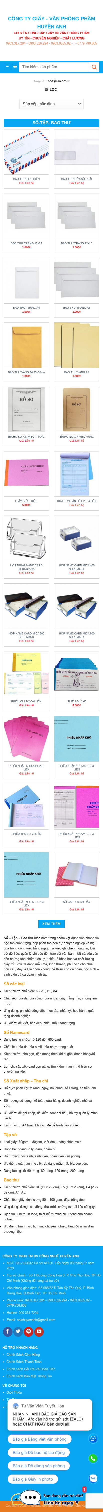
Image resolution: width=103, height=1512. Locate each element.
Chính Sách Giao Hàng (23, 1355)
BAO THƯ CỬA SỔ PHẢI (76, 178)
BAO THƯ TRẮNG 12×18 (76, 243)
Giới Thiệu (14, 1392)
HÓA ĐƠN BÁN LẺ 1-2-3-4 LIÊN (76, 500)
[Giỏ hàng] (14, 67)
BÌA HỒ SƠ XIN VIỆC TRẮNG (26, 436)
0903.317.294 (16, 43)
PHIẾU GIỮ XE (77, 701)
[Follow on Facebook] (7, 1332)
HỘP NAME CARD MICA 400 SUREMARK (76, 567)
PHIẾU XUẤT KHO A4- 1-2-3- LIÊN (77, 835)
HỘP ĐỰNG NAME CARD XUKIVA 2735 (26, 567)
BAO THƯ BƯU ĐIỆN (26, 178)
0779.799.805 (86, 43)
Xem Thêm (51, 924)
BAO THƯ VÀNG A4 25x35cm (26, 372)
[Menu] (7, 67)
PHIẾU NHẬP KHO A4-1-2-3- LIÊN (26, 767)
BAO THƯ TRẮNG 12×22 (26, 243)
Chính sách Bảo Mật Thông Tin (29, 1376)
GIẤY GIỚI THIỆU (26, 500)
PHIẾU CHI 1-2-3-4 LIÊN (26, 701)
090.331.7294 (29, 1313)
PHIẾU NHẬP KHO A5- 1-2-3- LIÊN (76, 767)
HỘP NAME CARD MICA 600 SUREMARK (26, 635)
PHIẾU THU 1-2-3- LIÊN (26, 833)
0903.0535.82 (60, 43)
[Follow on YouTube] (39, 1332)
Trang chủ (39, 81)
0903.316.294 (38, 43)
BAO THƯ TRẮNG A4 (26, 307)
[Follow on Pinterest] (28, 1332)
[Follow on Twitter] (18, 1332)
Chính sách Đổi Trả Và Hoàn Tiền (30, 1369)
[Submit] (94, 67)
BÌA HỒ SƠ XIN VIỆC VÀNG (77, 436)
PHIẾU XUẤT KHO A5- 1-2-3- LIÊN (26, 903)
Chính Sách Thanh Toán (24, 1362)
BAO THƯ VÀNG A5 (76, 372)
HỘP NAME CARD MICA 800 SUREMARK (76, 635)
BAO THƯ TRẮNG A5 (76, 307)
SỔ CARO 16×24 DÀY (76, 901)
